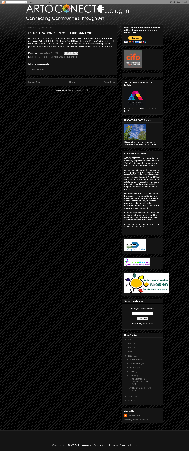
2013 (130, 344)
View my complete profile (136, 419)
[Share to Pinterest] (76, 53)
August (133, 367)
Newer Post (34, 82)
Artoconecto (133, 415)
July (132, 371)
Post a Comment (39, 69)
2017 (130, 339)
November (135, 359)
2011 (130, 352)
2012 (130, 348)
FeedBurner (148, 323)
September (135, 363)
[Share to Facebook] (73, 53)
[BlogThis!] (68, 53)
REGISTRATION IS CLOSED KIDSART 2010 (139, 381)
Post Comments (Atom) (77, 90)
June (132, 375)
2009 (130, 396)
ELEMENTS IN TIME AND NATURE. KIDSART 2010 (57, 57)
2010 (130, 356)
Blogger (133, 445)
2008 (130, 400)
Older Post (109, 82)
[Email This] (65, 53)
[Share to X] (71, 53)
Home (72, 82)
